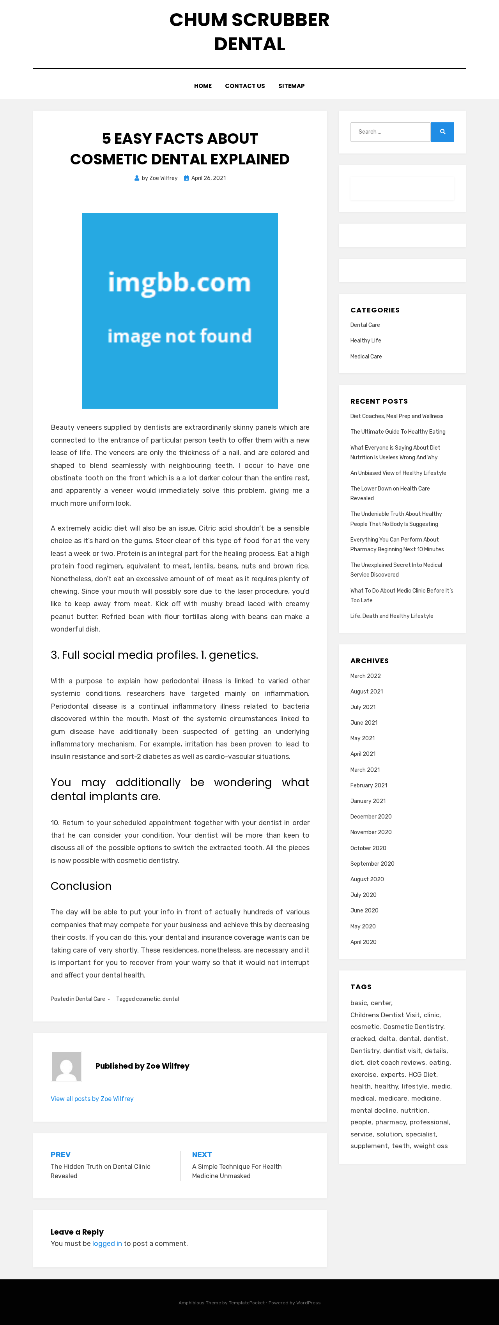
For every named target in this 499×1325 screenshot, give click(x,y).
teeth (401, 1146)
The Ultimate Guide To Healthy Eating (398, 432)
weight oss (431, 1146)
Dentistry (364, 1051)
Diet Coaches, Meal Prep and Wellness (397, 416)
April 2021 (362, 754)
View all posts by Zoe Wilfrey (92, 1099)
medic (441, 1086)
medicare (393, 1098)
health (360, 1086)
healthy (386, 1086)
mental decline (373, 1110)
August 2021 (366, 691)
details (435, 1051)
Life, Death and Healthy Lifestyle (392, 616)
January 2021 (368, 801)
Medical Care (366, 356)
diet (356, 1062)
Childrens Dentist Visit (385, 1015)
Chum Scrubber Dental (249, 32)
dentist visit (402, 1051)
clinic (431, 1015)
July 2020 (363, 895)
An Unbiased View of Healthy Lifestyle (398, 473)
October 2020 (368, 848)
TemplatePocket (247, 1303)
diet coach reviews (396, 1062)
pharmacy (390, 1122)
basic (358, 1003)
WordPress (308, 1303)
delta (387, 1039)
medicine (425, 1098)
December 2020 (371, 816)
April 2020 (363, 942)
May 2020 (363, 926)
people (361, 1122)
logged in (107, 1243)
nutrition (414, 1110)
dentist (434, 1039)
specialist (421, 1134)
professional (429, 1122)
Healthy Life (365, 340)
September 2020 (372, 864)
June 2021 (363, 723)
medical (362, 1098)
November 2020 (371, 832)
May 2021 (362, 738)
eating (439, 1062)
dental (171, 999)
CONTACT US (245, 86)
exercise (363, 1074)
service (361, 1134)
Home (203, 86)
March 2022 (365, 676)
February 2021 (368, 785)
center (381, 1003)
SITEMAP (291, 86)
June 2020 (364, 910)
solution (389, 1134)
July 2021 (362, 707)
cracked (362, 1039)
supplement (369, 1146)
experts (392, 1074)
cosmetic (148, 999)
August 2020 (367, 879)
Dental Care (90, 999)
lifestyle (415, 1086)
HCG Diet (422, 1074)
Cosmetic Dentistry (413, 1026)
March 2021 (365, 770)
